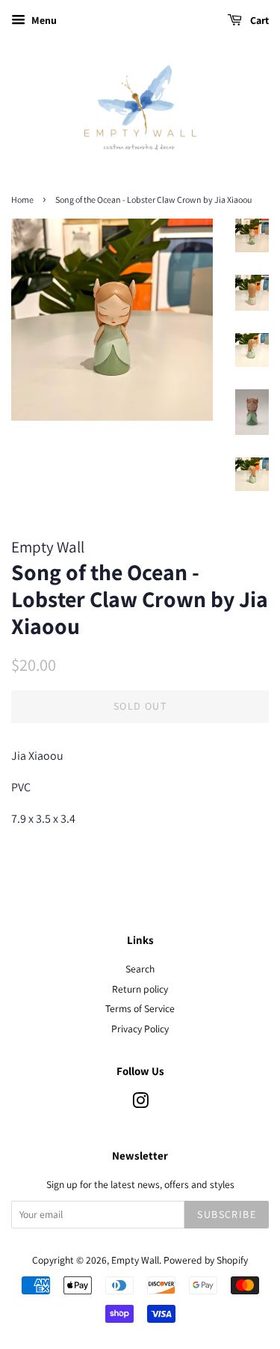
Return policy (140, 989)
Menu (43, 20)
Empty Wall (135, 1260)
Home (22, 199)
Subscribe (226, 1214)
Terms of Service (140, 1008)
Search (140, 968)
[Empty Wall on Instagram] (140, 1103)
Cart (258, 20)
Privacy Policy (140, 1028)
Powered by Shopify (206, 1260)
